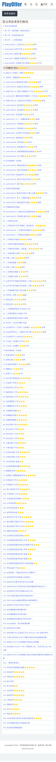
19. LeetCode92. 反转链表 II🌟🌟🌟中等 (18, 114)
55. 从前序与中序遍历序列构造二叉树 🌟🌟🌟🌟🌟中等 (24, 281)
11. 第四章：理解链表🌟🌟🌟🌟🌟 (16, 77)
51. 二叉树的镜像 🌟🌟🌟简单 (15, 262)
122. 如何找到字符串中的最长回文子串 (18, 591)
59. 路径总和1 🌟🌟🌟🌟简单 (14, 299)
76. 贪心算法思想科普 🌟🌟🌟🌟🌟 (17, 378)
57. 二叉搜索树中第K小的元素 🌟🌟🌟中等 (19, 290)
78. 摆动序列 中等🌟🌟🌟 (13, 387)
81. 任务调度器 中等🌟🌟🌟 (14, 401)
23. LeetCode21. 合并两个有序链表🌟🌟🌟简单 (21, 133)
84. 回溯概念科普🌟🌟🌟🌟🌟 (15, 415)
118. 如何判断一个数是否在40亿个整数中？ (19, 572)
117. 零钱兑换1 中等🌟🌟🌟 (14, 568)
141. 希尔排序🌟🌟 (10, 686)
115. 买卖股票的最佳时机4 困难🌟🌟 (17, 559)
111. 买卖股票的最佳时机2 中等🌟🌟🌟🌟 (19, 540)
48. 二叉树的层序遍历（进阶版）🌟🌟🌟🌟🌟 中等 (23, 249)
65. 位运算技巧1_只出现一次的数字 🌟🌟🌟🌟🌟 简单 (24, 327)
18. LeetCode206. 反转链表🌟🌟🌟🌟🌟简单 (20, 110)
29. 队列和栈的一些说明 (12, 161)
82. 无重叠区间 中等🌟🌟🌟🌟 (15, 406)
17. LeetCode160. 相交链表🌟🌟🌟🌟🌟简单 (20, 105)
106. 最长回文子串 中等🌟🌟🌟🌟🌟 (17, 517)
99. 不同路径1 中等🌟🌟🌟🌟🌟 (15, 485)
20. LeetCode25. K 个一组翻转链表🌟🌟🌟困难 (21, 119)
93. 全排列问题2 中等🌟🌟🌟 (14, 457)
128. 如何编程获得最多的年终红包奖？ (18, 619)
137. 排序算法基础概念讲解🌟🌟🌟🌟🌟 (19, 667)
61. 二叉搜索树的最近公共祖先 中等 (16, 309)
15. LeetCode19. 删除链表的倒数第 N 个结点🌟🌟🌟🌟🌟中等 (27, 96)
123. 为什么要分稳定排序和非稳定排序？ (18, 596)
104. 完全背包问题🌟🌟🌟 (13, 508)
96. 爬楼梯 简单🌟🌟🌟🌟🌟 (14, 471)
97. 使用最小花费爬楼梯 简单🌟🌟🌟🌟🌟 (19, 475)
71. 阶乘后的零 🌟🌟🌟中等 (14, 355)
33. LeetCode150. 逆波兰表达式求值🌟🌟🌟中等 (22, 179)
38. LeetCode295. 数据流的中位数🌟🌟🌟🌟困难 (22, 202)
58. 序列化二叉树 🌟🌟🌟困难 (15, 295)
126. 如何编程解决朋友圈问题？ (15, 609)
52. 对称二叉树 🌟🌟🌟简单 (14, 267)
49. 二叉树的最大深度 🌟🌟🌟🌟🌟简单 (18, 253)
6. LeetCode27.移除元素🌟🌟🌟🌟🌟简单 (19, 54)
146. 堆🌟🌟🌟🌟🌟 (11, 709)
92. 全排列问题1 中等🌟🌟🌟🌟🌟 (16, 452)
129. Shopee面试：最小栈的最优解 (16, 623)
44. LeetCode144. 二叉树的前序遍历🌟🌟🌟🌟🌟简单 (24, 230)
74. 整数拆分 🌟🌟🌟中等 (13, 369)
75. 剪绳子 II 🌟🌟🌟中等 (13, 373)
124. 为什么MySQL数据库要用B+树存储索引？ (21, 600)
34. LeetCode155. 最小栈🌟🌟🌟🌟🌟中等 (19, 184)
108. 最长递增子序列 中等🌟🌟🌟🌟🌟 (18, 526)
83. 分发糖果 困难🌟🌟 (12, 411)
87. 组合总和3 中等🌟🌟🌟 (13, 429)
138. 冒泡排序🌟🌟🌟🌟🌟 (14, 672)
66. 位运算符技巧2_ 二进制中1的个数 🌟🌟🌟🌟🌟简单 (24, 332)
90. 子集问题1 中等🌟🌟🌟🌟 (14, 443)
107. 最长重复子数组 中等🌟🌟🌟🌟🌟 (18, 522)
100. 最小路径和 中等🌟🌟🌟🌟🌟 (16, 489)
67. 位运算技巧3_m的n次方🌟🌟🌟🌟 (18, 336)
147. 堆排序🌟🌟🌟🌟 (12, 714)
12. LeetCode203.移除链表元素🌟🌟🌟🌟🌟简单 (22, 82)
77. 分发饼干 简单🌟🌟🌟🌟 (14, 383)
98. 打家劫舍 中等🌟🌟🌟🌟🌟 (15, 480)
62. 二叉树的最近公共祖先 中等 (15, 313)
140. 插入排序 (8, 681)
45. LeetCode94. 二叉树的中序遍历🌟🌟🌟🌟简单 (22, 235)
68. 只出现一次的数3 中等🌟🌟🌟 (16, 341)
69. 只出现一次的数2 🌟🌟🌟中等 (16, 346)
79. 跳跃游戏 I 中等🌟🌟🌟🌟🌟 (15, 392)
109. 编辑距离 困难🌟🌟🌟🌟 (14, 531)
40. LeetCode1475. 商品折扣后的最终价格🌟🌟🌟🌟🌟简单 (26, 212)
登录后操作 (10, 13)
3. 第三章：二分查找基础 (12, 40)
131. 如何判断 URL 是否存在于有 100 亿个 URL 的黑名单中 (25, 633)
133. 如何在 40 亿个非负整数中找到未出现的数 (21, 642)
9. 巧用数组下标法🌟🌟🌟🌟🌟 (16, 68)
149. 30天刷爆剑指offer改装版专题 (16, 723)
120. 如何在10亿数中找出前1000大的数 (18, 582)
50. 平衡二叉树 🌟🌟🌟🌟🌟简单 (16, 258)
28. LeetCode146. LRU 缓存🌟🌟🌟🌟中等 (19, 156)
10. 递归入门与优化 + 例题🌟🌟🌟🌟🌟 (18, 73)
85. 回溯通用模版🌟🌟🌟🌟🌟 (15, 420)
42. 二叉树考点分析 (10, 221)
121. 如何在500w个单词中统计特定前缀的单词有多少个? (24, 586)
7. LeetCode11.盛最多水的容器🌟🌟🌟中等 (19, 58)
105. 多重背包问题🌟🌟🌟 (13, 512)
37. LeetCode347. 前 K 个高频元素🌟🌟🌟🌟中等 (22, 198)
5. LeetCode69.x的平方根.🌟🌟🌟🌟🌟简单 (20, 49)
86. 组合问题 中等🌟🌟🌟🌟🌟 (15, 424)
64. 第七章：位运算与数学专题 (15, 323)
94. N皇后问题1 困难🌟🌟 (13, 461)
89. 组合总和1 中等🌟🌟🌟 (13, 438)
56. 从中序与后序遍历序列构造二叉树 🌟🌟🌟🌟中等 (23, 286)
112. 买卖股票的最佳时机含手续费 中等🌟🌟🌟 (21, 545)
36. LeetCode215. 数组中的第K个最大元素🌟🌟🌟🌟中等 (25, 193)
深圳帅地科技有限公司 (28, 745)
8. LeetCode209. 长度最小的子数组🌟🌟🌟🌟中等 (22, 63)
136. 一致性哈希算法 (11, 663)
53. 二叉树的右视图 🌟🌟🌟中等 (15, 272)
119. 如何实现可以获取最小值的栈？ (17, 577)
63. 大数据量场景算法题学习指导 (15, 318)
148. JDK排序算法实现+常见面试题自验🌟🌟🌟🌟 (22, 718)
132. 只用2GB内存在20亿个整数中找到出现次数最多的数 (25, 637)
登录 (45, 4)
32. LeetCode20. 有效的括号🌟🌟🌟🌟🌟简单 (21, 175)
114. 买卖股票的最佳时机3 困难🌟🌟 (17, 554)
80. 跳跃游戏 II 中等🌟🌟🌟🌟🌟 (16, 397)
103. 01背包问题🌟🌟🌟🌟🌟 (15, 503)
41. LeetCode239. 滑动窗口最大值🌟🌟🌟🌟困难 (22, 216)
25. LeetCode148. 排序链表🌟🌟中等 (17, 142)
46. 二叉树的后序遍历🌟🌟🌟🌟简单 (17, 239)
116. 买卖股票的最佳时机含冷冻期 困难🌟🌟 (20, 563)
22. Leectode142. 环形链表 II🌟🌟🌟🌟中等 (20, 128)
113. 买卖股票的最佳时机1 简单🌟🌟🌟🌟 (19, 549)
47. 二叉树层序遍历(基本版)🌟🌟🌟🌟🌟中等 (20, 244)
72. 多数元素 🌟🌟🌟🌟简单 (14, 360)
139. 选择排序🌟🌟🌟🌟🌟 (14, 677)
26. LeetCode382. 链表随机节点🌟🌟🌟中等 (20, 147)
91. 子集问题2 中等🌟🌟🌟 (13, 448)
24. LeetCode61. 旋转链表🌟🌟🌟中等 (18, 138)
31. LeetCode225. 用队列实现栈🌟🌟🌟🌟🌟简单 (22, 170)
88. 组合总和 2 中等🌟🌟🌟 (14, 434)
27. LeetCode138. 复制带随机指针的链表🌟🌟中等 (22, 151)
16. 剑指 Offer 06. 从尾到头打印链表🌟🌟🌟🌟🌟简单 (24, 101)
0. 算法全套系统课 (10, 26)
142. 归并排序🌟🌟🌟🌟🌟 (14, 690)
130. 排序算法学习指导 (12, 628)
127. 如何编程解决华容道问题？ (15, 614)
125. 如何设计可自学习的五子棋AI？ (17, 605)
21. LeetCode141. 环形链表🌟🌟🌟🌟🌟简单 (20, 124)
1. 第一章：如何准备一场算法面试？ (17, 31)
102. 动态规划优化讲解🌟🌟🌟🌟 (16, 498)
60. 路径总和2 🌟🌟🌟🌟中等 (14, 304)
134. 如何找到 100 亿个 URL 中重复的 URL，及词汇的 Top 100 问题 (27, 648)
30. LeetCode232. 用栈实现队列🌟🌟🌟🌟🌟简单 (22, 165)
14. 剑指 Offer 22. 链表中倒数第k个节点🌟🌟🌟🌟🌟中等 (25, 91)
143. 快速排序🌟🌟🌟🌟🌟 (14, 695)
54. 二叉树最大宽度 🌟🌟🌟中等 (15, 276)
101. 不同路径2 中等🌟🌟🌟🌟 (15, 494)
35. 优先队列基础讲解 (11, 188)
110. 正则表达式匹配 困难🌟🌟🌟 (16, 535)
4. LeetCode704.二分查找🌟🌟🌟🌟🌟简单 (20, 44)
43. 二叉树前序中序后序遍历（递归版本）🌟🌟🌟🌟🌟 (24, 225)
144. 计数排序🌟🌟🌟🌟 (12, 700)
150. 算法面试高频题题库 (12, 727)
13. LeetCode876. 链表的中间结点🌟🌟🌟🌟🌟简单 (23, 87)
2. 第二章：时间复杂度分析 (13, 35)
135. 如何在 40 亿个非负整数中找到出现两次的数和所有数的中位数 (28, 656)
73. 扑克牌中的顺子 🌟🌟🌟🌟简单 (16, 364)
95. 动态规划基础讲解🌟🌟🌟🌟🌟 (16, 466)
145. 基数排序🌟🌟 (10, 704)
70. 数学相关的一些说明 (12, 350)
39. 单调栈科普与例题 (11, 207)
